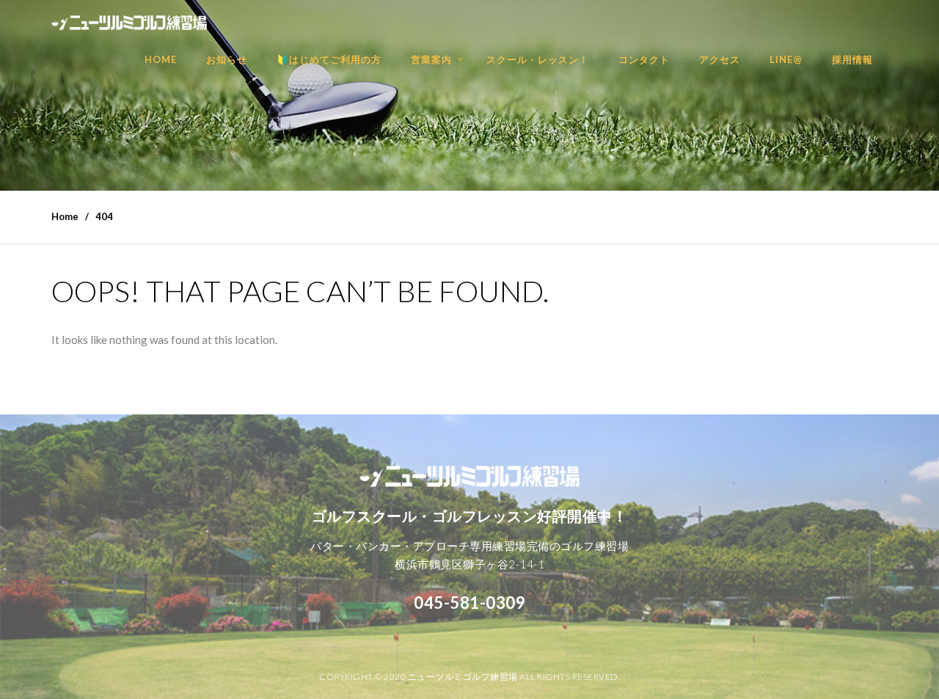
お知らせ (226, 59)
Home (64, 216)
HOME (161, 59)
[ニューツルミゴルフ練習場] (129, 15)
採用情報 (852, 59)
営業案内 (431, 59)
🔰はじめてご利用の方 (329, 59)
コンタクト (644, 59)
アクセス (719, 59)
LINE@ (786, 59)
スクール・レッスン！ (537, 59)
